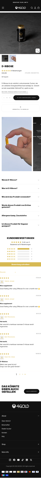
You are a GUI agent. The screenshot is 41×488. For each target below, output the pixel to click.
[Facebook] (14, 460)
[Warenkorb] (38, 7)
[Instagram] (10, 460)
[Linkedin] (27, 460)
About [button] (4, 416)
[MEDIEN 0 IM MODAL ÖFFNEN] (37, 50)
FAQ (3, 436)
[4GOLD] (20, 406)
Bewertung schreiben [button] (21, 264)
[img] (4, 278)
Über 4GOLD (6, 421)
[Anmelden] (35, 7)
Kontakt (4, 433)
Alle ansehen (32, 391)
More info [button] (5, 452)
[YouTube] (18, 460)
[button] (3, 7)
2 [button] (19, 374)
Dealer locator (6, 429)
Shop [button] (3, 444)
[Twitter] (31, 460)
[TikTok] (22, 460)
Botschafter (6, 425)
